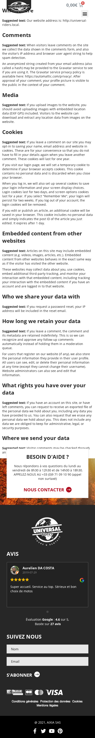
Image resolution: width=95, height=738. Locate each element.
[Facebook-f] (35, 731)
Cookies (77, 701)
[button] (84, 13)
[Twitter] (43, 731)
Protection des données (55, 701)
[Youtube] (51, 731)
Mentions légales (47, 705)
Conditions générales (25, 701)
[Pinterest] (60, 731)
